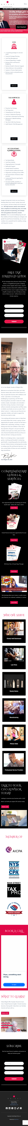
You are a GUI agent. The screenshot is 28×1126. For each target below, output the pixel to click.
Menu (25, 4)
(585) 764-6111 (14, 1103)
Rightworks (16, 1119)
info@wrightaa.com (14, 1104)
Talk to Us (14, 85)
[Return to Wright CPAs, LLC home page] (7, 4)
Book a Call (5, 807)
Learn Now (14, 508)
